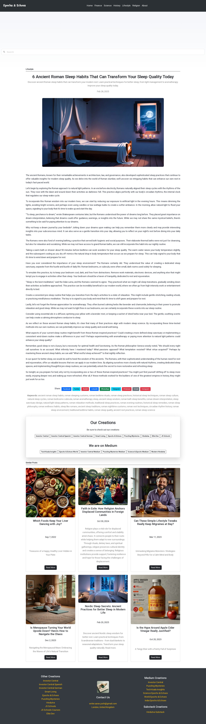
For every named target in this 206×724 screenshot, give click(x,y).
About (144, 5)
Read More (50, 567)
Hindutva (50, 702)
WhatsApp (105, 389)
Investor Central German (50, 688)
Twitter (76, 389)
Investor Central (50, 680)
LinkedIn (94, 389)
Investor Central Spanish (50, 684)
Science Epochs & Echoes (155, 693)
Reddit (85, 389)
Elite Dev (50, 713)
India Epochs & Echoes (155, 700)
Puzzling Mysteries (50, 699)
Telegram (116, 389)
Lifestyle (126, 5)
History (116, 5)
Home (90, 5)
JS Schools (50, 706)
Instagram (145, 389)
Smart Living (50, 691)
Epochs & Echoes (50, 695)
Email (136, 389)
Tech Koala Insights (155, 689)
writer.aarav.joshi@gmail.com (103, 703)
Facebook (66, 389)
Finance (98, 5)
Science (108, 5)
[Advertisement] (103, 30)
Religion (136, 5)
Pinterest (127, 389)
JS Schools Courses (50, 710)
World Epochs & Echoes (155, 697)
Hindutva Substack (155, 712)
